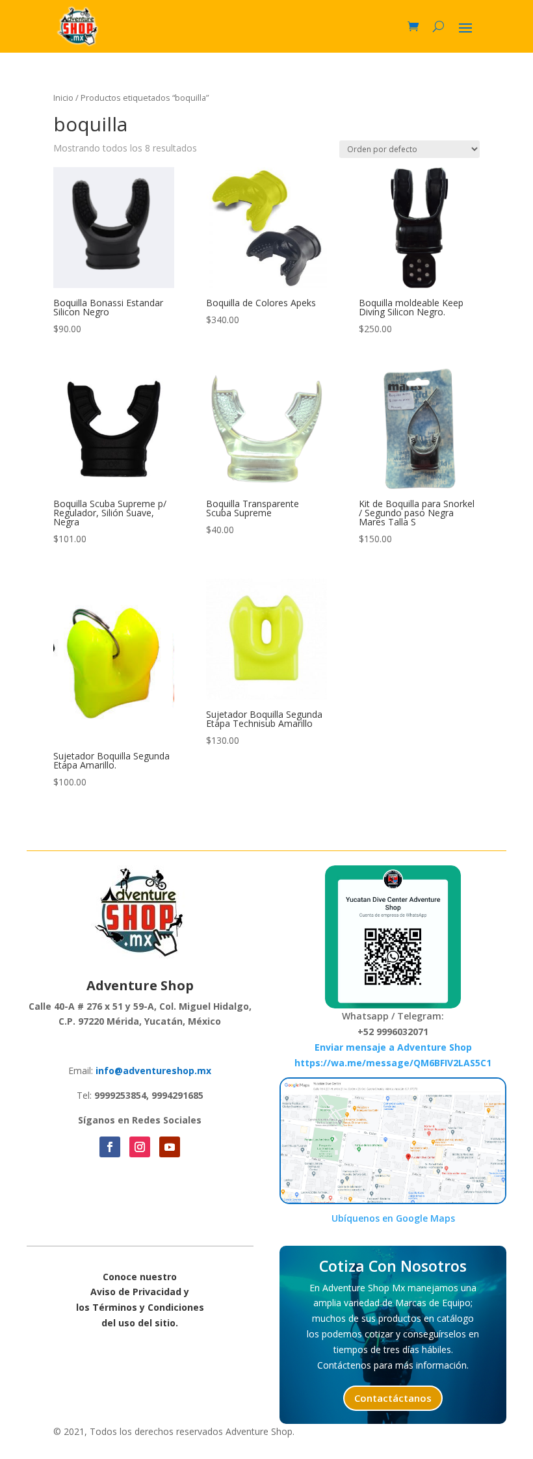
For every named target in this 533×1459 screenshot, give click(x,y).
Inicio (63, 97)
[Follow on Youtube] (169, 1147)
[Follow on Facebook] (109, 1147)
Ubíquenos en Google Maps (393, 1218)
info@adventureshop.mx (153, 1070)
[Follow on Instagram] (139, 1147)
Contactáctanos (393, 1397)
